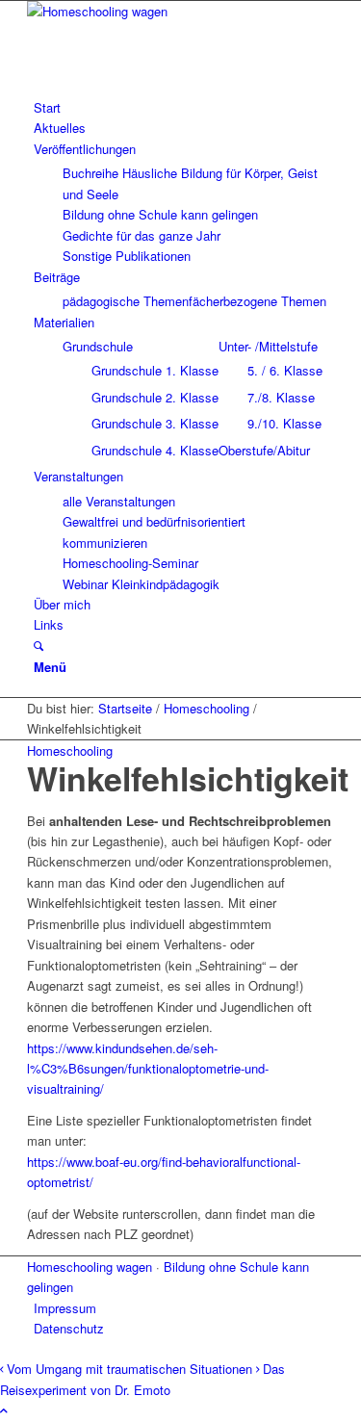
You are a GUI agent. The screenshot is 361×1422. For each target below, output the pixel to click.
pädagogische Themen (126, 301)
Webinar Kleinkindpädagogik (141, 584)
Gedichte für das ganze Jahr (141, 235)
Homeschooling (70, 750)
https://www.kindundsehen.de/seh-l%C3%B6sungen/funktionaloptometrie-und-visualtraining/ (148, 1069)
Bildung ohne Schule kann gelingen (160, 214)
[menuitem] (184, 107)
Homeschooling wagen (89, 1266)
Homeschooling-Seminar (130, 563)
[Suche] (38, 645)
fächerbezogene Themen (257, 301)
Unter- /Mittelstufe (268, 346)
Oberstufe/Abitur (264, 450)
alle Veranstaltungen (119, 501)
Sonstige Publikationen (127, 255)
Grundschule (98, 346)
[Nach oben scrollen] (4, 1410)
